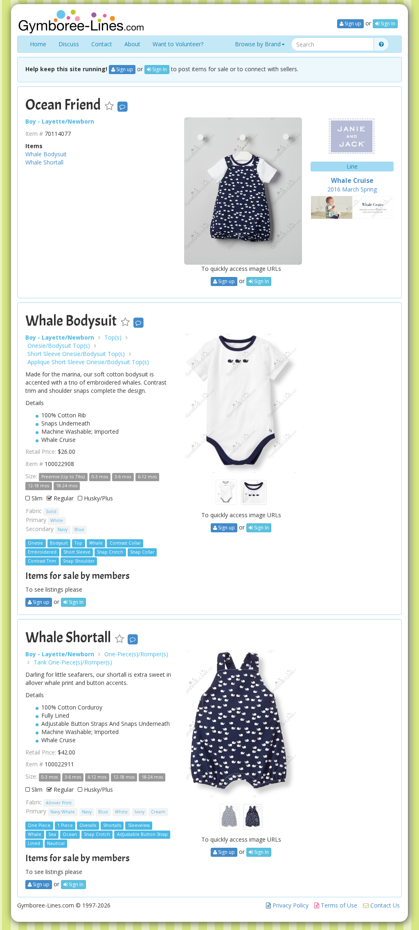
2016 (333, 189)
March (350, 189)
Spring (368, 189)
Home (38, 44)
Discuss (69, 44)
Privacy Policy (290, 905)
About (132, 44)
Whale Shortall (44, 162)
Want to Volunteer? (178, 44)
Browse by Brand (258, 44)
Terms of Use (338, 905)
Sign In (387, 23)
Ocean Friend (63, 104)
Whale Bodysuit (46, 154)
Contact (101, 44)
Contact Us (384, 905)
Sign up (352, 23)
